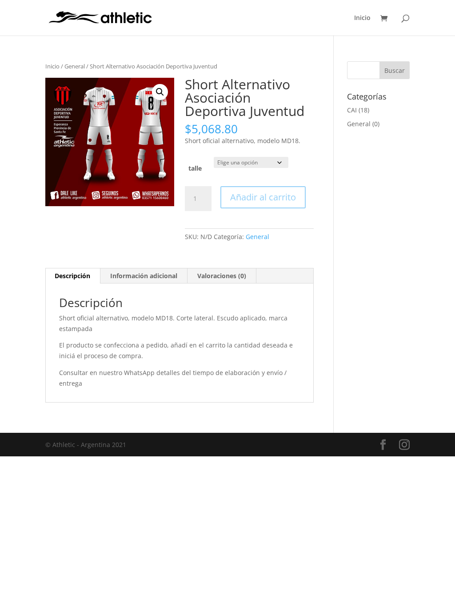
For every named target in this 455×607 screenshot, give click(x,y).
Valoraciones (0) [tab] (221, 276)
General (74, 66)
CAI (352, 110)
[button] (160, 92)
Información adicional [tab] (143, 276)
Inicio (362, 18)
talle (195, 168)
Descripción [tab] (72, 276)
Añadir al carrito (263, 197)
